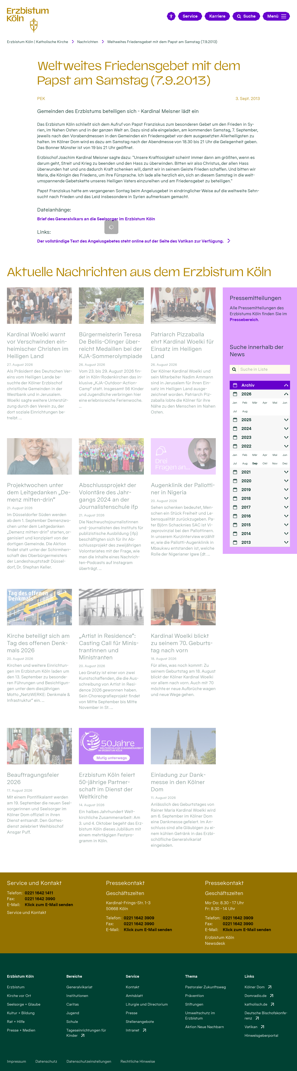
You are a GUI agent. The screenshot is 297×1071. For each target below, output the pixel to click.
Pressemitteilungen (255, 297)
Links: (44, 232)
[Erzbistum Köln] (28, 19)
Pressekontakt (125, 882)
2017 (246, 507)
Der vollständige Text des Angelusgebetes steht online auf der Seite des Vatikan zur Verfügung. (130, 241)
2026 (246, 393)
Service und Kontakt (34, 882)
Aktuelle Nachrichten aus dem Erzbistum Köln (139, 272)
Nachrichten (87, 41)
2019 (246, 489)
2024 (246, 428)
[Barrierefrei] (171, 16)
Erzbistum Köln (20, 976)
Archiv (247, 385)
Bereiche (74, 976)
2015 (246, 524)
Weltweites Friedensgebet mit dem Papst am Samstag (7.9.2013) (162, 41)
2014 (246, 533)
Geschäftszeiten (125, 893)
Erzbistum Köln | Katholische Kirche (37, 41)
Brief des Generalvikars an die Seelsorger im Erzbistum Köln (96, 218)
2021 (246, 472)
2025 (246, 419)
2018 (246, 498)
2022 (246, 446)
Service (132, 976)
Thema (191, 976)
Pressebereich (244, 319)
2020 (246, 480)
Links (249, 976)
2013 (246, 542)
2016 (246, 516)
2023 (246, 437)
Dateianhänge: (54, 210)
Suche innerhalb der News (256, 350)
